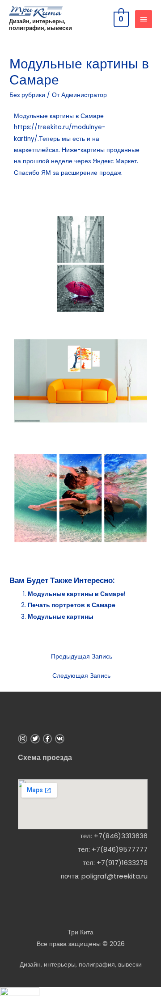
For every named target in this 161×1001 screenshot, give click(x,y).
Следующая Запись (81, 676)
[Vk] (59, 738)
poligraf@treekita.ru (114, 876)
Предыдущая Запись (81, 656)
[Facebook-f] (47, 738)
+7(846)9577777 (120, 849)
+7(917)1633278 (122, 862)
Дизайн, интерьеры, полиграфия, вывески (40, 24)
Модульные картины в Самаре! (77, 594)
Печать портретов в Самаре (71, 605)
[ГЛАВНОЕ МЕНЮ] (143, 19)
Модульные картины (60, 616)
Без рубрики (27, 95)
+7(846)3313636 (121, 836)
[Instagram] (22, 738)
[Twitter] (35, 738)
